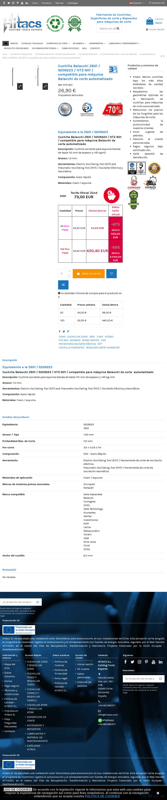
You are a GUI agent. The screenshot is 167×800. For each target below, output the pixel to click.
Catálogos (72, 3)
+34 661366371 (106, 705)
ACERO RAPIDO (90, 340)
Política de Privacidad (61, 671)
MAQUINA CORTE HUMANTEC (103, 347)
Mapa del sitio (9, 666)
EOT (100, 343)
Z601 (92, 336)
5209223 (75, 340)
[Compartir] (59, 331)
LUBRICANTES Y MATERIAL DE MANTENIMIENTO (37, 737)
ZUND (62, 336)
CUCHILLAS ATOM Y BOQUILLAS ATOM (37, 708)
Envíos (8, 681)
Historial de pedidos (84, 683)
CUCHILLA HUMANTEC (71, 347)
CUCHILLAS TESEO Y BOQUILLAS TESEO (33, 679)
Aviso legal (61, 678)
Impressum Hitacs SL (11, 712)
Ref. (60, 84)
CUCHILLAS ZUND (77, 336)
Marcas (59, 3)
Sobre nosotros (9, 674)
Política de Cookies (61, 663)
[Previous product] (162, 56)
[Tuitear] (64, 331)
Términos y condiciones (11, 692)
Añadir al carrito (91, 273)
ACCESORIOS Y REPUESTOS (35, 727)
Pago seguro (11, 685)
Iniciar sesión (85, 664)
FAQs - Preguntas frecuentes (10, 723)
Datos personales (83, 675)
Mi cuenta (83, 669)
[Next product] (164, 56)
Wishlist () (158, 3)
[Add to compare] (63, 284)
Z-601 (100, 336)
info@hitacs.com (108, 714)
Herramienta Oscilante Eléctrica (77, 343)
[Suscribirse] (38, 602)
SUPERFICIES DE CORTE (36, 718)
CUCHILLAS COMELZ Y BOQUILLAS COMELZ (33, 695)
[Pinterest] (68, 331)
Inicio (35, 3)
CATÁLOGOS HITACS (33, 747)
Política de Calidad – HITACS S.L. (10, 702)
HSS (103, 340)
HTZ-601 (63, 340)
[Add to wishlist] (111, 273)
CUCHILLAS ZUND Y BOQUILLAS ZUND (37, 665)
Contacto (47, 3)
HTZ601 (109, 336)
